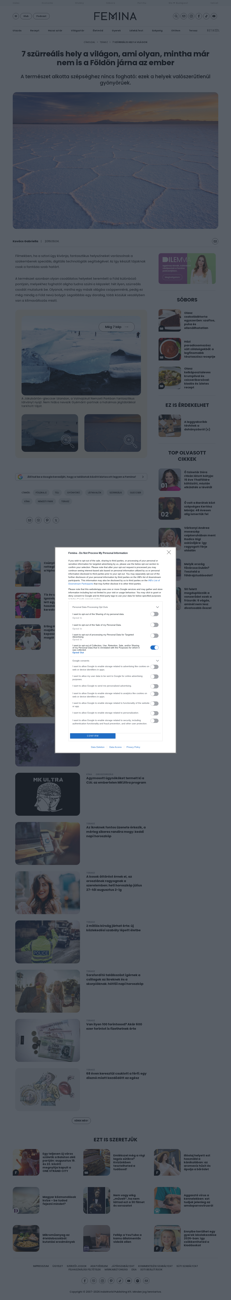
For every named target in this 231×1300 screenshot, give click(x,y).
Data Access (115, 747)
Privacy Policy (133, 747)
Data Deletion (97, 747)
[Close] (170, 553)
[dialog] (115, 650)
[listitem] (115, 607)
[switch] (154, 614)
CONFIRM (93, 736)
